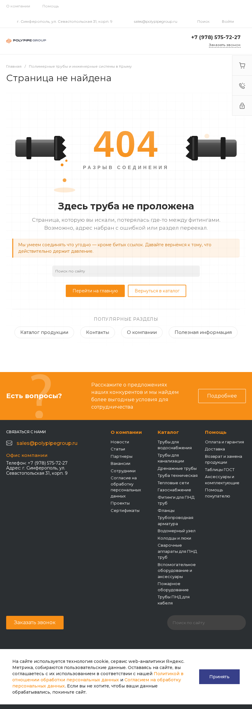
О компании (18, 6)
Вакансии (120, 463)
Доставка (215, 448)
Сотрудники (123, 470)
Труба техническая (178, 475)
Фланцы (166, 510)
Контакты (97, 332)
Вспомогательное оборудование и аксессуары (177, 570)
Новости (120, 441)
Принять (219, 676)
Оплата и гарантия (224, 441)
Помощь (50, 6)
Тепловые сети (173, 482)
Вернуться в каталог (157, 291)
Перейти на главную (95, 291)
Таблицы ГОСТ (219, 469)
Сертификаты (125, 510)
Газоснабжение (174, 489)
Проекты (120, 503)
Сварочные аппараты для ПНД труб (177, 551)
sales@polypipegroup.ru (155, 21)
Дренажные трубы (177, 468)
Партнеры (121, 456)
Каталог (168, 432)
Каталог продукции (44, 332)
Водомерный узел (176, 530)
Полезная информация (203, 332)
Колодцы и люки (174, 538)
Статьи (118, 448)
